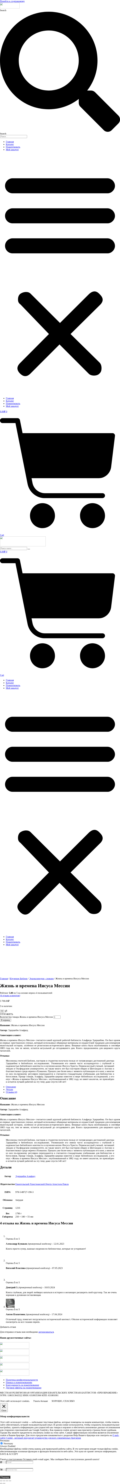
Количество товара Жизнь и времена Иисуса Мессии (26, 1017)
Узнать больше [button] (40, 1401)
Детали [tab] (9, 1089)
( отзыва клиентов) (10, 995)
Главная (10, 141)
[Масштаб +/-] (1, 1480)
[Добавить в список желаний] (2, 1011)
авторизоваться (46, 1332)
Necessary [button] (5, 1440)
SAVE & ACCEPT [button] (9, 1454)
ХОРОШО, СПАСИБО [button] (63, 1401)
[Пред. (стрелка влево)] (1, 1483)
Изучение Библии (19, 978)
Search (3, 10)
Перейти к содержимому (12, 1)
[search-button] (29, 549)
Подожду (5, 1477)
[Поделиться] (7, 1480)
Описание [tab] (11, 1087)
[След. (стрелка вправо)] (4, 1483)
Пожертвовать (13, 147)
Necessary (8, 1443)
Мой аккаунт (12, 149)
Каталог (10, 144)
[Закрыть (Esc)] (10, 1480)
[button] (60, 274)
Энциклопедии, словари (41, 978)
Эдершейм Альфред (25, 1176)
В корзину (5, 1020)
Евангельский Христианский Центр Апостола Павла (42, 1184)
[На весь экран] (4, 1480)
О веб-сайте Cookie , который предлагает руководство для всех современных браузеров (59, 1436)
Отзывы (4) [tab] (11, 1092)
